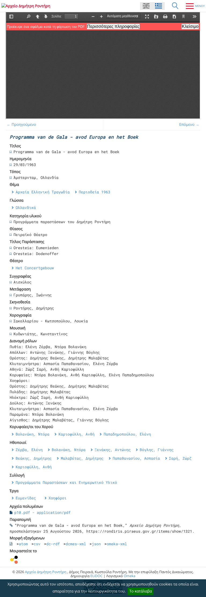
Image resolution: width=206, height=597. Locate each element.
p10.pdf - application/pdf (42, 512)
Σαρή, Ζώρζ (180, 458)
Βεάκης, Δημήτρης (34, 458)
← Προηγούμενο (21, 124)
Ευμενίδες (26, 497)
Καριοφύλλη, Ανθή (76, 434)
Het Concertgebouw (35, 267)
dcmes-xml (76, 543)
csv (37, 543)
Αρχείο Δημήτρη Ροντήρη (45, 571)
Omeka (129, 575)
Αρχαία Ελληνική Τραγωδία (43, 191)
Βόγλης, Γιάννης (157, 449)
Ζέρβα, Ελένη (29, 449)
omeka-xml (117, 543)
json (96, 543)
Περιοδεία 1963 (95, 191)
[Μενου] (193, 6)
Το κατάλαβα (140, 591)
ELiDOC (96, 575)
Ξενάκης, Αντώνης (113, 449)
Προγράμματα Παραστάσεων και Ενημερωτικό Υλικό (66, 482)
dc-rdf (53, 543)
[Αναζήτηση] (175, 5)
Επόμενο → (189, 124)
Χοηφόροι (58, 497)
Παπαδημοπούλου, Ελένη (127, 434)
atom (23, 543)
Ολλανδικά (26, 207)
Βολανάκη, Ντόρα (32, 434)
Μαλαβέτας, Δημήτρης (82, 458)
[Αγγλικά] (146, 6)
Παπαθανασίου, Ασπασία (136, 458)
